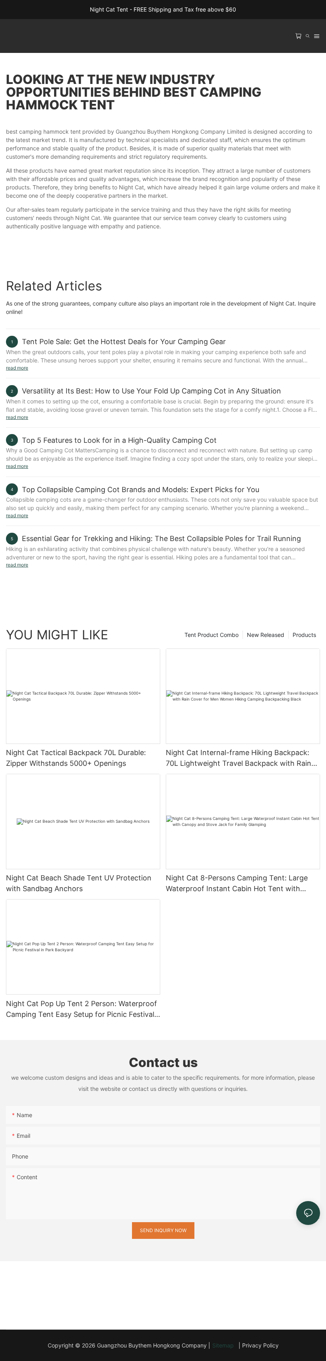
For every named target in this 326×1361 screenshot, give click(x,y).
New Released (265, 634)
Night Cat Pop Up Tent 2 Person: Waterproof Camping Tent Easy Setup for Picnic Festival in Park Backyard (81, 1009)
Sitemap (224, 1345)
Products (304, 634)
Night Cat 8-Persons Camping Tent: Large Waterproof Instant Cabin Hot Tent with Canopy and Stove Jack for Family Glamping (241, 884)
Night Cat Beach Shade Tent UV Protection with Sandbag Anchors (78, 883)
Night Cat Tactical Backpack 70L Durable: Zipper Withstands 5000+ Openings (76, 757)
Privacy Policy (260, 1345)
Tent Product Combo (211, 634)
